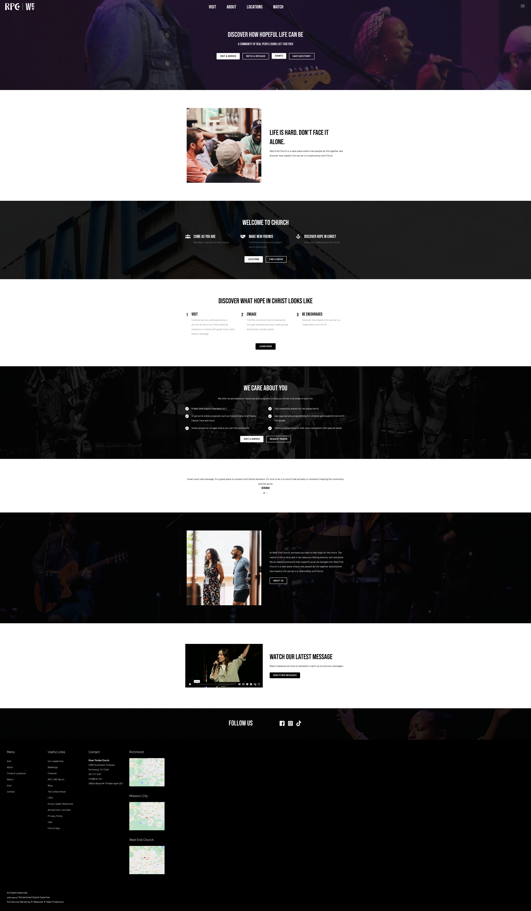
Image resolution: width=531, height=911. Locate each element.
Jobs (50, 822)
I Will (50, 797)
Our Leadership (55, 761)
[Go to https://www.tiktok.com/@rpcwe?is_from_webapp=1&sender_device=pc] (298, 724)
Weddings (53, 767)
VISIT (212, 6)
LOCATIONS (255, 6)
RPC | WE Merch (56, 779)
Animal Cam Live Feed (59, 810)
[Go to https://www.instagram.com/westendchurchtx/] (290, 724)
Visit (9, 761)
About (10, 767)
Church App (54, 828)
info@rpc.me (95, 779)
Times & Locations (16, 773)
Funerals (52, 773)
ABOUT (231, 6)
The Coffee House (57, 791)
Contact (11, 791)
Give (9, 785)
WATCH (278, 6)
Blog (50, 785)
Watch (10, 779)
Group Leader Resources (60, 804)
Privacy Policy (55, 816)
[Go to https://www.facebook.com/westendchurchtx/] (282, 724)
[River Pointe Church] (20, 6)
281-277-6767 (94, 774)
